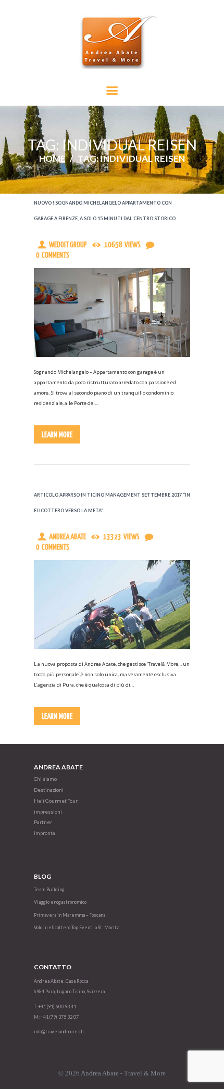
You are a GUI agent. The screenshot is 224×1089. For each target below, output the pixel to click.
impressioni (48, 812)
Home (52, 158)
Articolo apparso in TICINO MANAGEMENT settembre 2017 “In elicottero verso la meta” (112, 502)
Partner (43, 822)
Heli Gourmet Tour (56, 801)
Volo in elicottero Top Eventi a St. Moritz (76, 927)
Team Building (49, 889)
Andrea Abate (67, 537)
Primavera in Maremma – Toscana (69, 915)
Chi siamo (45, 779)
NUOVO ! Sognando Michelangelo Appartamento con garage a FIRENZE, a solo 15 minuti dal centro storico (105, 210)
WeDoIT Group (68, 245)
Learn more (57, 435)
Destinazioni (49, 790)
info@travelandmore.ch (58, 1031)
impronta (44, 833)
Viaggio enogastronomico (60, 902)
